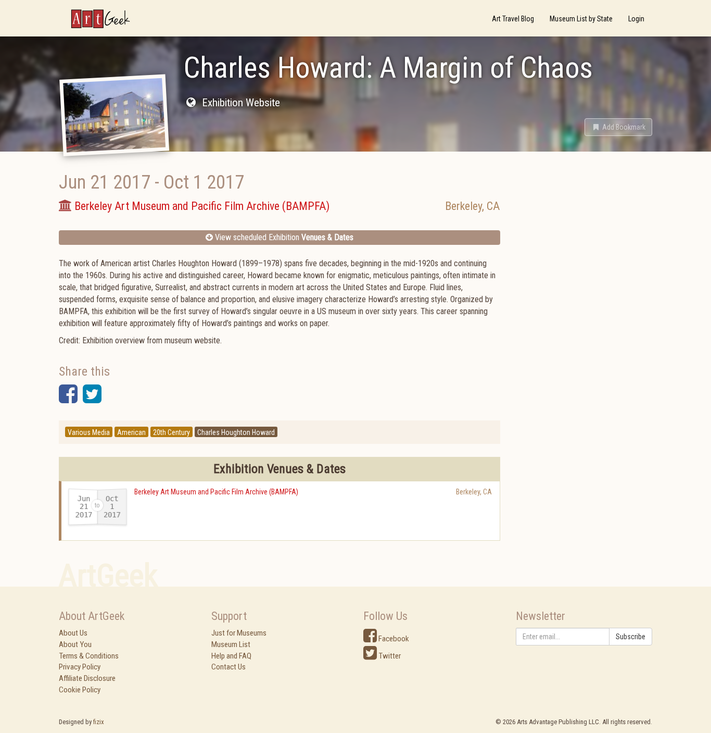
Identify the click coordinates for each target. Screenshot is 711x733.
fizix (98, 722)
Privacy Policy (79, 667)
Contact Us (228, 667)
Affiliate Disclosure (87, 678)
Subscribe (630, 636)
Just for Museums (238, 633)
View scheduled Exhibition (283, 237)
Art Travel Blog (513, 19)
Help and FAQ (231, 656)
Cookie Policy (79, 689)
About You (75, 644)
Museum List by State (581, 19)
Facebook (393, 638)
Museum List (230, 644)
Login (636, 19)
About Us (73, 633)
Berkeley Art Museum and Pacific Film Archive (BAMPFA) (216, 492)
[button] (618, 127)
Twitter (389, 656)
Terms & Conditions (89, 656)
